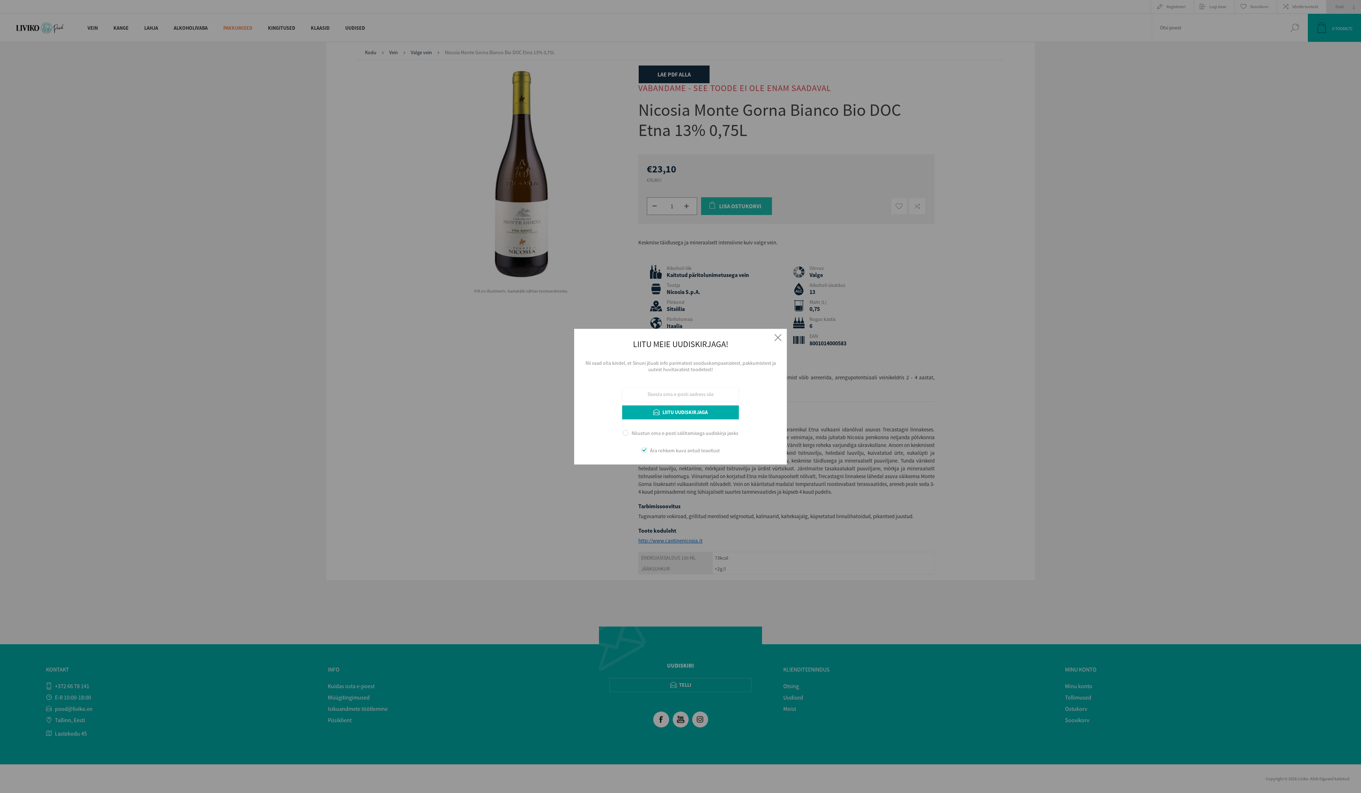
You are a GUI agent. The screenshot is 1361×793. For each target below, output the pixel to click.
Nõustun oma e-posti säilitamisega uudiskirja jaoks (685, 433)
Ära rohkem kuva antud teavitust (685, 450)
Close (778, 337)
